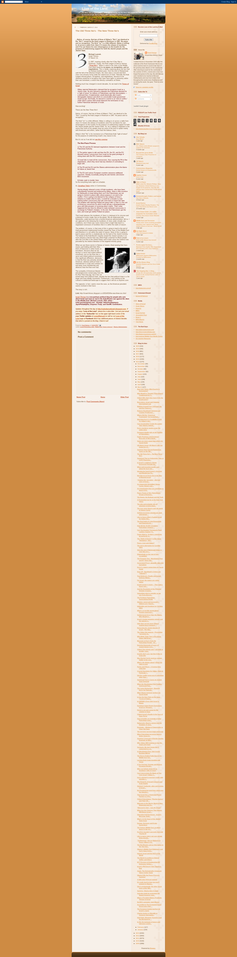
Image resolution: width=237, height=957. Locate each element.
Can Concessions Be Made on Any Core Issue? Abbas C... (149, 774)
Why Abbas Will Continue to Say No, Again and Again (149, 743)
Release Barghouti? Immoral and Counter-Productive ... (148, 411)
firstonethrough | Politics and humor (148, 196)
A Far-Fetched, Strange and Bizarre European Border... (149, 765)
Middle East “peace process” (104, 327)
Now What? (140, 139)
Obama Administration (120, 327)
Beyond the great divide (144, 153)
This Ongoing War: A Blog (145, 271)
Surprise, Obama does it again (147, 891)
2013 (138, 933)
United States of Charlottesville (146, 170)
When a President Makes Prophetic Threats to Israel (149, 898)
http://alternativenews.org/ (145, 329)
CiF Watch (139, 161)
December (141, 364)
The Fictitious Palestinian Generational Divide (146, 598)
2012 (138, 935)
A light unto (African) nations (147, 879)
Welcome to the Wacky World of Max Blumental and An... (150, 804)
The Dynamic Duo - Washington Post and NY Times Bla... (150, 559)
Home (103, 397)
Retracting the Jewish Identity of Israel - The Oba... (148, 628)
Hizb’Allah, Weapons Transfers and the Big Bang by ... (149, 918)
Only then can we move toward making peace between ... (148, 624)
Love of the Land (95, 8)
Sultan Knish (140, 253)
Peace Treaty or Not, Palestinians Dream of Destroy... (148, 493)
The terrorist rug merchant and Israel (150, 731)
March (140, 387)
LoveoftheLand (99, 316)
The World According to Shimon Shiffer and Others (148, 858)
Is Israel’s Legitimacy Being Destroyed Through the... (147, 463)
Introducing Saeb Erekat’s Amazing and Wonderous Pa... (149, 472)
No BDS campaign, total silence (148, 902)
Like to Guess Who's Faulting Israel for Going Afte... (149, 518)
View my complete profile (144, 87)
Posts (138, 95)
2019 (138, 349)
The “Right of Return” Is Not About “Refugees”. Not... (149, 539)
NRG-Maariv (140, 319)
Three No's (93, 65)
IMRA (137, 310)
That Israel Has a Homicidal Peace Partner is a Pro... (149, 795)
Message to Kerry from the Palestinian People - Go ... (147, 641)
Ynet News (139, 322)
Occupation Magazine (143, 338)
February (141, 927)
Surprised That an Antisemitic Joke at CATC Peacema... (150, 459)
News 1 (138, 317)
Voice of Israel (141, 304)
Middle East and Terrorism (145, 220)
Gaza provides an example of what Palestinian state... (149, 719)
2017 (138, 354)
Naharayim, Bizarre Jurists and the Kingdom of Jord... (149, 724)
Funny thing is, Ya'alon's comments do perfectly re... (149, 535)
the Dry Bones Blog (143, 262)
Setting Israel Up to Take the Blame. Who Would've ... (149, 615)
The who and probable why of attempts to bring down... (147, 505)
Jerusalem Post (141, 315)
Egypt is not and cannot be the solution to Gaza (147, 711)
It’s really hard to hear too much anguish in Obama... (148, 883)
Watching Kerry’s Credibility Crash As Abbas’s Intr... (149, 420)
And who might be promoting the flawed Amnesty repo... (148, 894)
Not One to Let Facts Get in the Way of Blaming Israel (149, 476)
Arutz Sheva (140, 306)
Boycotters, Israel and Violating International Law (148, 403)
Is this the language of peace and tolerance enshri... (148, 923)
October (141, 369)
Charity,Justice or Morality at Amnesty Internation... (147, 914)
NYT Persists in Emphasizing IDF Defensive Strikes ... (148, 863)
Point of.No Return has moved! (146, 240)
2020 (138, 346)
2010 (138, 941)
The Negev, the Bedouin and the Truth (150, 497)
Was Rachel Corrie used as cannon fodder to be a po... (149, 659)
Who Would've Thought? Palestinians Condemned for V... (150, 394)
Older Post (124, 397)
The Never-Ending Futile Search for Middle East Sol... (149, 756)
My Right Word (141, 231)
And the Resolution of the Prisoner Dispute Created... (149, 590)
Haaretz (138, 308)
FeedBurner (153, 43)
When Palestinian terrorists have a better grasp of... (149, 735)
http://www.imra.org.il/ (143, 288)
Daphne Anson (141, 175)
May (139, 382)
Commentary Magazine (144, 168)
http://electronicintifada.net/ (145, 332)
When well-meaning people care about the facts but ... (148, 468)
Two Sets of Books (142, 198)
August (140, 374)
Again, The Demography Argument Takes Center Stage (149, 872)
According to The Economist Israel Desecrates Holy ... (149, 905)
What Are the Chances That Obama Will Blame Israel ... (149, 811)
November (141, 366)
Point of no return (142, 238)
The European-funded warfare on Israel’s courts (148, 910)
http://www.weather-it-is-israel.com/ (148, 129)
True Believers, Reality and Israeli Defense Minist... (149, 577)
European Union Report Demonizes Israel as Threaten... (149, 706)
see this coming (101, 139)
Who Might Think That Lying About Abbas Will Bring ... (149, 637)
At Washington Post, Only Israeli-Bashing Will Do (148, 752)
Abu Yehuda (140, 137)
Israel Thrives (81, 297)
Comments (140, 99)
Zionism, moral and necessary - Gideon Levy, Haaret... (148, 603)
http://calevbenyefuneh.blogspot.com (112, 309)
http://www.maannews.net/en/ (146, 334)
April (139, 384)
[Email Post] (99, 325)
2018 (138, 351)
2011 (138, 938)
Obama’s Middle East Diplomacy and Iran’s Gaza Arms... (150, 850)
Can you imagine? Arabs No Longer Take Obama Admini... (149, 424)
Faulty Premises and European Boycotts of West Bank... (148, 437)
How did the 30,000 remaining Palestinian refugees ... (147, 526)
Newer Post (81, 397)
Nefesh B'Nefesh (142, 296)
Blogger (152, 948)
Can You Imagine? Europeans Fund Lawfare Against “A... (149, 531)
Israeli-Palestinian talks (87, 327)
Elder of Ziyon (141, 182)
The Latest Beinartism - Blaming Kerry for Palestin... (148, 689)
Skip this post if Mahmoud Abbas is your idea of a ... (149, 551)
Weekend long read (142, 163)
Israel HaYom (140, 313)
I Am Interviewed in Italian (144, 233)
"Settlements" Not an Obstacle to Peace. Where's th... (148, 841)
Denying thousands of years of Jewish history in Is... (148, 646)
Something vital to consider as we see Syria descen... (149, 594)
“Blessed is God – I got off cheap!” (149, 808)
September (142, 371)
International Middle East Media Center (149, 336)
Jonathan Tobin (84, 186)
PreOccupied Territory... (144, 245)
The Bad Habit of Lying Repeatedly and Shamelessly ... (149, 522)
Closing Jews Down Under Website (147, 215)
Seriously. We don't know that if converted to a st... (148, 748)
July (139, 377)
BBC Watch (140, 144)
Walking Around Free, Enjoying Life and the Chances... (149, 407)
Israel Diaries (141, 203)
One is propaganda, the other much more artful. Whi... (149, 887)
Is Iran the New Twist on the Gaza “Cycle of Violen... (148, 698)
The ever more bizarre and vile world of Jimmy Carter (150, 509)
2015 (138, 359)
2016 (138, 356)
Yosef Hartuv (86, 325)
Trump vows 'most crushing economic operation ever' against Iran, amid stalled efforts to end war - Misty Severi (148, 224)
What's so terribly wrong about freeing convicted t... (147, 611)
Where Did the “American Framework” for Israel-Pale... (148, 416)
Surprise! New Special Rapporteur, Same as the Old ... (149, 450)
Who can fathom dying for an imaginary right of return (147, 769)
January (141, 929)
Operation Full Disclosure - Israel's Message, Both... (149, 815)
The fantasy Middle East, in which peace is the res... (148, 828)
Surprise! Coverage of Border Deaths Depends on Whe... (150, 739)
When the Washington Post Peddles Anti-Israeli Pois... (149, 685)
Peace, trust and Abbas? (145, 543)
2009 (138, 943)
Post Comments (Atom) (95, 401)
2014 (138, 361)
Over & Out (139, 177)
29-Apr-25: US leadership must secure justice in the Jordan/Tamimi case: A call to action (148, 274)
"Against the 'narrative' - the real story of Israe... (148, 481)
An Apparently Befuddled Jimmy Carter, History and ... (148, 485)
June (139, 379)
